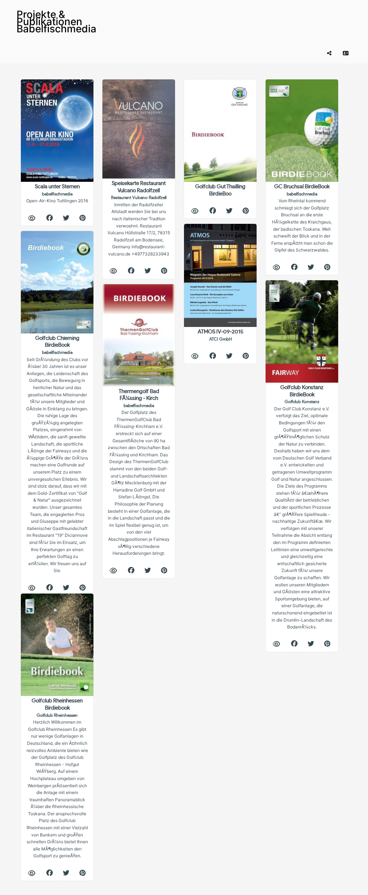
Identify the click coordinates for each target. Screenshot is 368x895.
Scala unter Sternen (57, 193)
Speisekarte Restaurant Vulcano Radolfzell (138, 219)
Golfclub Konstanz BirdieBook (302, 507)
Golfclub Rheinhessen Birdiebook (57, 778)
